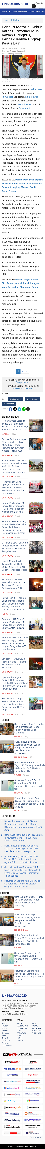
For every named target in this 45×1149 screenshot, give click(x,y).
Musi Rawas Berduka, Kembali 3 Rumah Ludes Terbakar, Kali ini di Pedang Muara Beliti (14, 584)
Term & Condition (6, 1039)
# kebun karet (15, 399)
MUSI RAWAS (35, 1024)
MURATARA (36, 1028)
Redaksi (5, 1031)
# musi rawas (32, 399)
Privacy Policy (5, 1027)
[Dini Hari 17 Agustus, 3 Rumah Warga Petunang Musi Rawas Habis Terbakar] (36, 664)
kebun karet (37, 89)
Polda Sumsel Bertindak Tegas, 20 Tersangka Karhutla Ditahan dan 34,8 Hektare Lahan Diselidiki (15, 425)
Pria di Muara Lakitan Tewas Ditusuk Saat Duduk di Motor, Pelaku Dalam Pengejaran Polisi (14, 565)
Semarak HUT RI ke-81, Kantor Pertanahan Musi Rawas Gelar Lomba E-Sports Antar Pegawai (14, 624)
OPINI (19, 1031)
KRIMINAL (16, 20)
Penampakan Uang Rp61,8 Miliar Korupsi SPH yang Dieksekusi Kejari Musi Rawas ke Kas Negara (13, 487)
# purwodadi (9, 403)
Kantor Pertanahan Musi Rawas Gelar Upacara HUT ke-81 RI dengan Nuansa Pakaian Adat (14, 507)
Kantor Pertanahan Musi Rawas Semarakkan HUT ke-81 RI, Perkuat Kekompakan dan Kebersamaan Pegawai (14, 466)
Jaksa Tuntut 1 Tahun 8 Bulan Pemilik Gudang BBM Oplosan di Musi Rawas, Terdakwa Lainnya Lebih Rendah (14, 603)
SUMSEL (20, 1035)
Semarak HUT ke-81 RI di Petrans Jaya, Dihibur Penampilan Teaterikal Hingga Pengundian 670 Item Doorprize (15, 643)
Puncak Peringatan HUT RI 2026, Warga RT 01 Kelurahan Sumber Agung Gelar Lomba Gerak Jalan (19, 859)
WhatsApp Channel (22, 388)
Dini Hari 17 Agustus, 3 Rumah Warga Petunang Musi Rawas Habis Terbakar (14, 663)
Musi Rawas (31, 97)
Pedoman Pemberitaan (7, 1044)
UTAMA (4, 12)
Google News (22, 382)
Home (6, 20)
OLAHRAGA (36, 1033)
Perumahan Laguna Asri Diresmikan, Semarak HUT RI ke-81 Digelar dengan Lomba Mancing (29, 802)
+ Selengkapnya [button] (34, 1137)
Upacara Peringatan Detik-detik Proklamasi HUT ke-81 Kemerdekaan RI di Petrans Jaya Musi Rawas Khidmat (15, 683)
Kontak (4, 1023)
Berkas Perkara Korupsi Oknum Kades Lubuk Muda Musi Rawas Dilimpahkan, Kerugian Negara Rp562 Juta (14, 445)
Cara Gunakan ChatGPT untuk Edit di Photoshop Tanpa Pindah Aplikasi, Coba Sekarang (29, 728)
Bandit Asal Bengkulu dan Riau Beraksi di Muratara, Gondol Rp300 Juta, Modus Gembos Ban (22, 838)
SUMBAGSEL (22, 1028)
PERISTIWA (21, 1033)
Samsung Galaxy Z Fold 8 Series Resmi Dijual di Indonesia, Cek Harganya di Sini (28, 785)
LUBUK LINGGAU (20, 1039)
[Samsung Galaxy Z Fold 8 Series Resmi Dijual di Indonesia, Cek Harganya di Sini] (7, 785)
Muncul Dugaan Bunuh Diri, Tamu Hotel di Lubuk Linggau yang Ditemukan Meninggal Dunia (20, 283)
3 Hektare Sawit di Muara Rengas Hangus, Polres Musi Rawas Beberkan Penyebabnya (15, 547)
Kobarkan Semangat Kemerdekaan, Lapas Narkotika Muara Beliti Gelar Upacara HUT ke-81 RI (14, 704)
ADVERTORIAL (38, 1031)
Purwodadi (7, 97)
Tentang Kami (5, 1034)
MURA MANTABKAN (20, 12)
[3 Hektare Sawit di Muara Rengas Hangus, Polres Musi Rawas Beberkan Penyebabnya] (36, 547)
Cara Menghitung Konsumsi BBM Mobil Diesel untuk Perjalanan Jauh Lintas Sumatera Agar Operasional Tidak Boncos (20, 871)
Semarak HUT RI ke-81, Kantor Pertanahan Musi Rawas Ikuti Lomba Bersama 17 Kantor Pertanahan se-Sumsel (14, 527)
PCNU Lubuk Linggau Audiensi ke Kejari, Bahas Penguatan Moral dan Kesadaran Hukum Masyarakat (27, 747)
